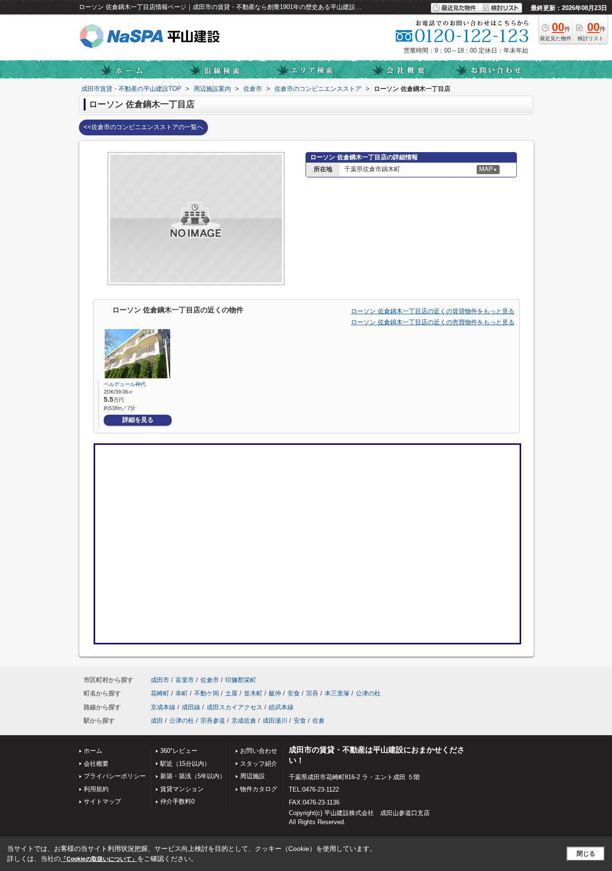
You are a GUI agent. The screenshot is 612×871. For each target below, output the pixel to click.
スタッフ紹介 (258, 763)
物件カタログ (258, 789)
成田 (157, 720)
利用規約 (96, 789)
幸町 (181, 693)
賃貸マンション (182, 789)
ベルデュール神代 (125, 384)
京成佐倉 (243, 720)
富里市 (184, 680)
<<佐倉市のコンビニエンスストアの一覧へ (143, 127)
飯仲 (275, 693)
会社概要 (96, 763)
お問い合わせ (258, 750)
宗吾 (312, 693)
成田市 (160, 680)
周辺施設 (252, 776)
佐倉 (318, 720)
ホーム (93, 750)
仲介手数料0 (177, 801)
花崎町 (160, 693)
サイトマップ (102, 801)
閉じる (586, 853)
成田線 (191, 707)
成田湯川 (274, 720)
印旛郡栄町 (240, 680)
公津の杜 (368, 693)
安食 (293, 693)
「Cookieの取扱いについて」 (99, 859)
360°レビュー (178, 750)
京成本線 (163, 707)
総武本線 (281, 707)
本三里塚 (337, 693)
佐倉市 (209, 680)
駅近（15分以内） (185, 763)
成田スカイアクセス (234, 707)
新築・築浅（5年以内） (193, 776)
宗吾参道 (212, 720)
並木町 (253, 693)
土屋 (231, 693)
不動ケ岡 (206, 693)
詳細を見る (137, 419)
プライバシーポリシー (115, 776)
